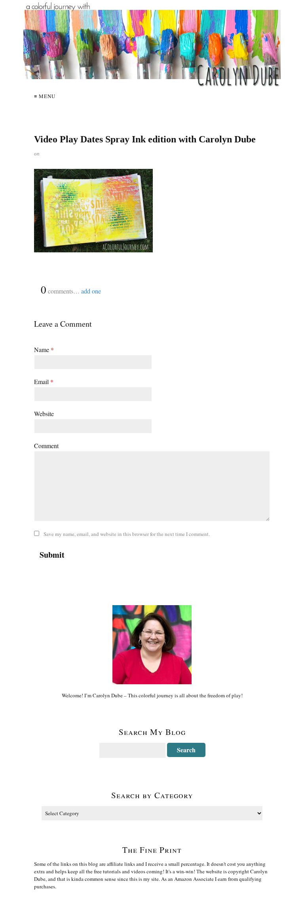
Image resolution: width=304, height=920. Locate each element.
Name (44, 349)
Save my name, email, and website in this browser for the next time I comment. (127, 534)
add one (91, 291)
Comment (46, 445)
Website (44, 413)
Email (43, 381)
